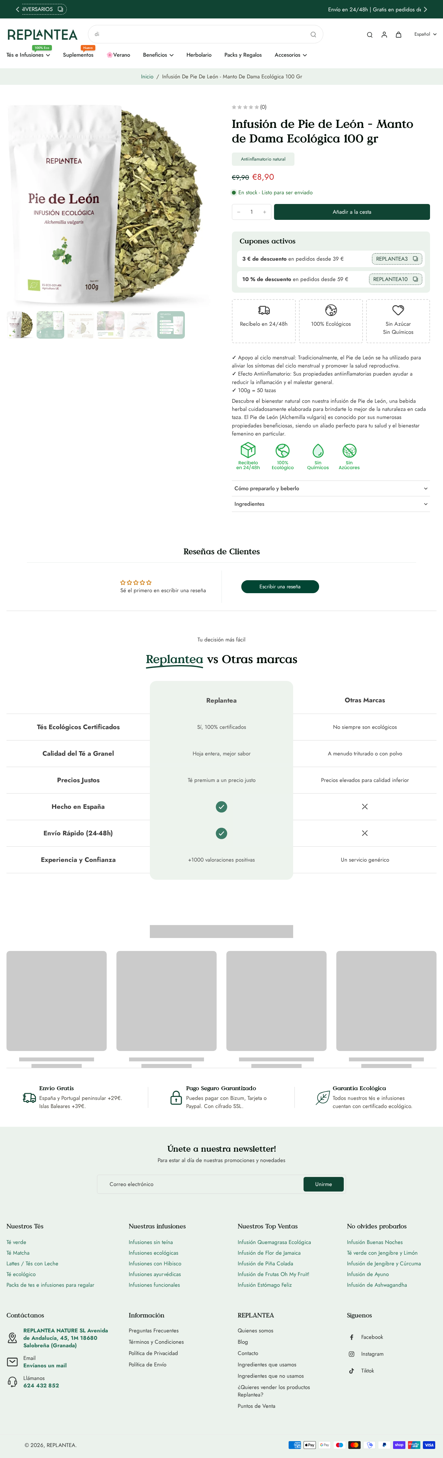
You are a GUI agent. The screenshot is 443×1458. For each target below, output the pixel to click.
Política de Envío (147, 1364)
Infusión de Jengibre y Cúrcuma (384, 1263)
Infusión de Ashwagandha (377, 1285)
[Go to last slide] (17, 9)
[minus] (238, 212)
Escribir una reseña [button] (280, 586)
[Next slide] (425, 9)
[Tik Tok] (354, 1371)
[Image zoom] (108, 206)
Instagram (372, 1354)
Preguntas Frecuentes (154, 1330)
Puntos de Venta (256, 1406)
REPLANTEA (61, 1445)
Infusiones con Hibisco (155, 1263)
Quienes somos (255, 1330)
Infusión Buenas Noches (375, 1242)
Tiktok (367, 1370)
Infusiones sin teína (151, 1242)
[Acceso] (384, 34)
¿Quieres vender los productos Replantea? (274, 1391)
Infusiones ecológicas (153, 1253)
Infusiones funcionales (154, 1285)
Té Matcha (18, 1253)
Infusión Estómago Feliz (265, 1285)
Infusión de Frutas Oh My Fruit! (273, 1274)
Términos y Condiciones (156, 1342)
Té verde (16, 1242)
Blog (243, 1342)
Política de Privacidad (153, 1353)
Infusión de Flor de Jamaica (269, 1253)
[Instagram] (354, 1354)
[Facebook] (354, 1337)
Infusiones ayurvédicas (155, 1274)
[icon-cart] (398, 34)
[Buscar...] (313, 34)
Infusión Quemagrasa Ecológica (274, 1242)
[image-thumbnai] (20, 325)
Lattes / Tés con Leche (32, 1263)
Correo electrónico (131, 1184)
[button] (352, 212)
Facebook (372, 1337)
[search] (370, 34)
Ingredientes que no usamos (271, 1376)
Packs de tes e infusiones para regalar (50, 1285)
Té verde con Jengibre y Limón (382, 1253)
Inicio (147, 76)
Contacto (248, 1353)
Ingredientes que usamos (267, 1364)
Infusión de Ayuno (368, 1274)
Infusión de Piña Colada (265, 1263)
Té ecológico (21, 1274)
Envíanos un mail (45, 1365)
